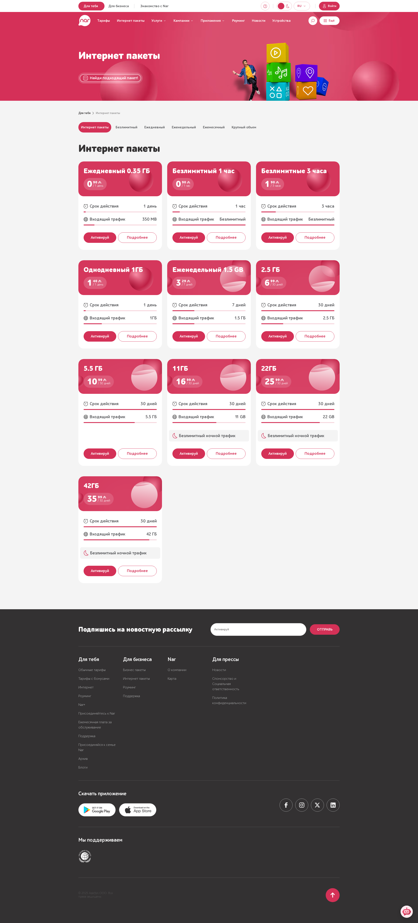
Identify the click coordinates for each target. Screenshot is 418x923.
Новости (258, 21)
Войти (332, 6)
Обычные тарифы (92, 670)
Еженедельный (184, 127)
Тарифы (103, 21)
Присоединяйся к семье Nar (97, 747)
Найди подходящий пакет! (114, 78)
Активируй (100, 237)
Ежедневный (154, 127)
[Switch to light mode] (287, 6)
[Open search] (312, 20)
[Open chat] (407, 912)
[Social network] (286, 805)
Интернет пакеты (95, 127)
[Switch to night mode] (281, 6)
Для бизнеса (118, 6)
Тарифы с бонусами (93, 679)
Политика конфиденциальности (229, 700)
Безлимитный (126, 127)
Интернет (86, 687)
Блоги (83, 767)
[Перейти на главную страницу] (84, 21)
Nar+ (81, 705)
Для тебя (91, 6)
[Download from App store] (97, 809)
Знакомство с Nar (154, 6)
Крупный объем (244, 127)
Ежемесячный (214, 127)
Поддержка (86, 736)
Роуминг (238, 21)
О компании (177, 670)
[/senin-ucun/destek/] (265, 6)
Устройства (281, 21)
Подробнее (137, 237)
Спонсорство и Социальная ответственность (225, 684)
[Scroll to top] (333, 895)
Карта (172, 679)
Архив (83, 759)
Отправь (324, 629)
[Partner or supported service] (84, 856)
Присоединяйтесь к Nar (96, 713)
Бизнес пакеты (134, 670)
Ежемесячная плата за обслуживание (95, 724)
